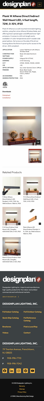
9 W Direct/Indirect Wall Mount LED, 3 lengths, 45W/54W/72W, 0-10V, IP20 (11, 229)
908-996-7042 (14, 363)
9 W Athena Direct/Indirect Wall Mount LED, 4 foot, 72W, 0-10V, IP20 (32, 199)
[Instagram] (18, 371)
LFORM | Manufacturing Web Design (22, 396)
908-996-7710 (14, 358)
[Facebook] (4, 371)
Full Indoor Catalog (10, 312)
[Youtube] (32, 371)
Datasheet (6, 95)
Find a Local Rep (30, 326)
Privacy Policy (22, 392)
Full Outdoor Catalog (33, 312)
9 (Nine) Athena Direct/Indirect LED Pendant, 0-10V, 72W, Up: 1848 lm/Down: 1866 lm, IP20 (11, 200)
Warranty (22, 386)
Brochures (6, 326)
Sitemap (22, 389)
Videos (5, 333)
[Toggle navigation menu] (40, 4)
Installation (6, 98)
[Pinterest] (25, 371)
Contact (27, 333)
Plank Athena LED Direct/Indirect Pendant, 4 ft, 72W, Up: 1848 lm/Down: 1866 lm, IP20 (32, 230)
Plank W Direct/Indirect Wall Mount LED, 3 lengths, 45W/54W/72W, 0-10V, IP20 (11, 260)
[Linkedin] (11, 371)
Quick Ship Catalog (10, 318)
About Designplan (9, 296)
